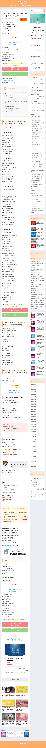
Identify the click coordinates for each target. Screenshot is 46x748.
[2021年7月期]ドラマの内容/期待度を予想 (38, 91)
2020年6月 (33, 456)
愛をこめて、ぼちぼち (34, 290)
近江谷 (32, 304)
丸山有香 (32, 280)
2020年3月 (33, 464)
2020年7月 (33, 454)
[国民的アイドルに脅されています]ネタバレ (38, 133)
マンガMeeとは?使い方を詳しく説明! (13, 108)
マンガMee (4, 579)
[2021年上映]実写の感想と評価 (38, 98)
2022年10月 (33, 386)
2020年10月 (33, 446)
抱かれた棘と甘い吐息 (34, 292)
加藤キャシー (42, 280)
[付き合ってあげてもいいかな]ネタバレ (38, 158)
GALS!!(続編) (33, 261)
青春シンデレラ (41, 304)
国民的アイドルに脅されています (36, 284)
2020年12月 (33, 441)
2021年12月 (33, 411)
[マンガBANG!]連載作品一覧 (37, 174)
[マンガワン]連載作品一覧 (37, 178)
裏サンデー (38, 302)
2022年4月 (33, 401)
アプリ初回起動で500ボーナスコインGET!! (10, 545)
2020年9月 (33, 449)
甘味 (38, 296)
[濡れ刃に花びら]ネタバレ (37, 142)
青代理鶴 (36, 304)
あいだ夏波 (38, 261)
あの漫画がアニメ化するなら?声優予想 (37, 185)
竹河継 (43, 298)
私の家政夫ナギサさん (36, 208)
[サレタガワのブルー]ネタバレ (38, 128)
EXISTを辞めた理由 (9, 97)
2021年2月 (33, 436)
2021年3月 (33, 434)
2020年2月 (33, 466)
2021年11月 (33, 414)
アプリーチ (22, 551)
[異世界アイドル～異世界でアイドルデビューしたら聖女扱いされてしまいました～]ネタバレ (38, 166)
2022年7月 (33, 394)
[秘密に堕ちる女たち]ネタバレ (38, 147)
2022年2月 (33, 406)
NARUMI (8, 672)
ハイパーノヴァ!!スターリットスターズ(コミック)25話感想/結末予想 (37, 490)
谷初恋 (42, 302)
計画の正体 (8, 98)
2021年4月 (33, 431)
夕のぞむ (32, 286)
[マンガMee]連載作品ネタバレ (38, 122)
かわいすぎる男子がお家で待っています (37, 263)
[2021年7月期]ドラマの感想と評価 (37, 88)
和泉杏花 (32, 282)
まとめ (6, 114)
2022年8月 (33, 391)
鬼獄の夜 (37, 306)
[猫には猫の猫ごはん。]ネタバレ (38, 145)
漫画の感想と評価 (35, 101)
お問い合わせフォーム (14, 5)
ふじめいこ (38, 265)
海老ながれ (40, 294)
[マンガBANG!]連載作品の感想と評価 (38, 104)
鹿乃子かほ (41, 306)
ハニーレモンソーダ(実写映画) (38, 96)
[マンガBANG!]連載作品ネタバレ (38, 117)
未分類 (32, 212)
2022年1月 (33, 409)
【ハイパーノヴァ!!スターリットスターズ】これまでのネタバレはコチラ (15, 73)
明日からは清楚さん (34, 294)
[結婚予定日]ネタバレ (36, 120)
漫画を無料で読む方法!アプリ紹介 (37, 171)
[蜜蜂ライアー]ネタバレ (36, 153)
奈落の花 (37, 286)
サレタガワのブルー (34, 272)
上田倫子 (42, 278)
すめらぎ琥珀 (33, 265)
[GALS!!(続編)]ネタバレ (36, 126)
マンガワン (37, 278)
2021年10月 (33, 416)
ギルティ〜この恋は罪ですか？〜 (37, 202)
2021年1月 (33, 439)
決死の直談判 (8, 95)
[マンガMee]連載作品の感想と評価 (38, 108)
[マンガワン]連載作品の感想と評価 (38, 111)
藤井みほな (36, 300)
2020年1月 (33, 468)
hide (12, 88)
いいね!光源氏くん (35, 199)
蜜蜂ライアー (42, 300)
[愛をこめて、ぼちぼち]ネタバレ (38, 139)
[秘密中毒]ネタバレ (36, 124)
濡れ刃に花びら (33, 296)
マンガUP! (33, 278)
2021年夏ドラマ (34, 77)
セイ (39, 272)
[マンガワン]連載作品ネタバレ (38, 155)
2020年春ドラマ (34, 193)
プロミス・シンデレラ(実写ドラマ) (38, 84)
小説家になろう (33, 288)
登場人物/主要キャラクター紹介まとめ (37, 189)
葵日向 (32, 300)
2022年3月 (33, 404)
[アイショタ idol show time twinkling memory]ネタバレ (37, 162)
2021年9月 (33, 419)
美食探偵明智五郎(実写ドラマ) (38, 210)
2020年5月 (33, 459)
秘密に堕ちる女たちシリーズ (35, 298)
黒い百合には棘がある (34, 308)
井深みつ (37, 280)
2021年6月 (33, 426)
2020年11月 (33, 444)
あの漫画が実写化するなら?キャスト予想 (37, 181)
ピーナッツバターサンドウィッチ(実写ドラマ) (37, 205)
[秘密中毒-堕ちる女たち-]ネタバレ (37, 150)
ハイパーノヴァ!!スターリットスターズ (19, 672)
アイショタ (33, 267)
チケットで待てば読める (10, 110)
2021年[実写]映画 (35, 94)
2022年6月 (33, 396)
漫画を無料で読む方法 (8, 80)
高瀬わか (32, 306)
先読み (7, 111)
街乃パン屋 (33, 302)
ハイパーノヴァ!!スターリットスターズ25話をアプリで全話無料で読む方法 (37, 495)
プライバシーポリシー (31, 5)
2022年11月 (33, 384)
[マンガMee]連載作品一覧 (37, 176)
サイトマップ (23, 5)
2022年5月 (33, 399)
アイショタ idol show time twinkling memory (36, 270)
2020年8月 (33, 451)
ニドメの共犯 (38, 274)
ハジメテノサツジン (34, 276)
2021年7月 (33, 424)
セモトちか (33, 274)
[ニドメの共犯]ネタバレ (36, 130)
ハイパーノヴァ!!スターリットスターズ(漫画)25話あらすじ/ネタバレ (37, 479)
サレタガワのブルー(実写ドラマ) (38, 80)
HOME (24, 743)
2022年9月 (33, 389)
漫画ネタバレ (25, 668)
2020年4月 (33, 461)
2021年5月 (33, 429)
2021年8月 (33, 421)
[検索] (44, 10)
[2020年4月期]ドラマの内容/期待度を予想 (38, 196)
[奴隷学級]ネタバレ (36, 136)
